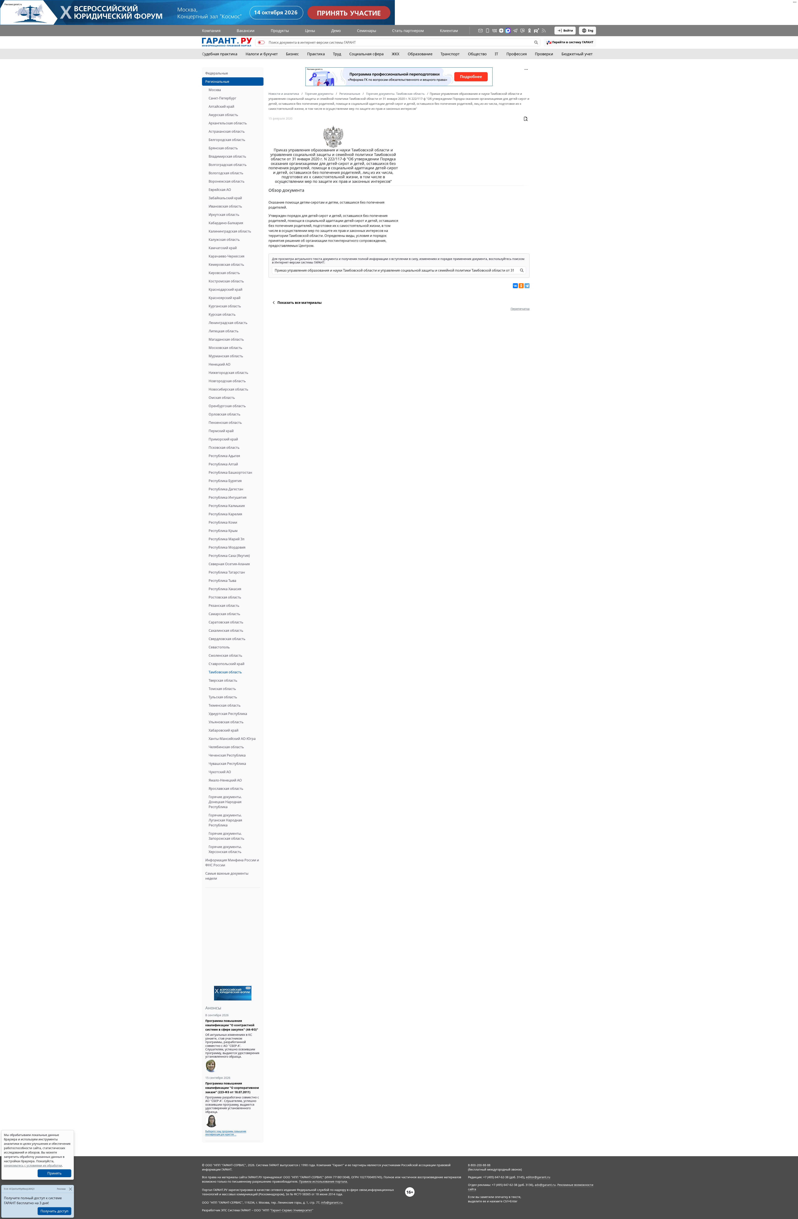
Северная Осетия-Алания (229, 564)
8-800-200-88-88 (479, 1165)
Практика (316, 53)
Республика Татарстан (227, 572)
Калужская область (224, 239)
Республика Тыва (222, 580)
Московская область (225, 347)
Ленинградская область (228, 322)
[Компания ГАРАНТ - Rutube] (536, 30)
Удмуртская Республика (228, 713)
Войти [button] (568, 30)
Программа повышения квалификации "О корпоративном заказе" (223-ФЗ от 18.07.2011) (232, 1087)
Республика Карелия (225, 514)
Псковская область (224, 447)
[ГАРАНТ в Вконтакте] (494, 30)
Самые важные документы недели (226, 876)
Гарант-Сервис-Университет (291, 1210)
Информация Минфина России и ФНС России (232, 862)
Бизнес (292, 53)
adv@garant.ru (545, 1185)
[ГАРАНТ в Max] (508, 30)
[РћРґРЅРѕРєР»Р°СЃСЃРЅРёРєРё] (521, 285)
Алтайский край (221, 106)
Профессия (516, 53)
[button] (570, 42)
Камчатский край (223, 248)
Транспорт (450, 53)
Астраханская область (227, 131)
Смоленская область (225, 655)
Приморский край (223, 439)
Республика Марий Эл (226, 539)
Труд (337, 53)
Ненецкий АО (219, 364)
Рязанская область (224, 605)
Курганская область (225, 306)
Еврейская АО (220, 189)
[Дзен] (501, 30)
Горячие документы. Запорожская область (226, 836)
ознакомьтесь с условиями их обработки (33, 1165)
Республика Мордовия (227, 547)
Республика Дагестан (226, 489)
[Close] (70, 1189)
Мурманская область (226, 356)
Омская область (222, 397)
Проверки (544, 53)
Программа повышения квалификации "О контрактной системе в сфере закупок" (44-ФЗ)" (231, 1025)
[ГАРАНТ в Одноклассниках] (529, 30)
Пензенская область (225, 422)
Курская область (222, 314)
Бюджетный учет (577, 53)
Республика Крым (223, 530)
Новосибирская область (228, 389)
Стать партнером (408, 30)
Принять (54, 1173)
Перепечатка (520, 309)
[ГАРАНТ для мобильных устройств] (487, 30)
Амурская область (223, 115)
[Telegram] (527, 285)
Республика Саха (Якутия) (229, 555)
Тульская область (223, 697)
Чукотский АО (220, 772)
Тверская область (223, 680)
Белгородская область (227, 139)
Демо (336, 30)
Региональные (217, 81)
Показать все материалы (299, 302)
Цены (310, 30)
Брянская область (223, 148)
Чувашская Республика (227, 763)
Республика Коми (223, 522)
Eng (590, 30)
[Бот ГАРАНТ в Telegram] (522, 30)
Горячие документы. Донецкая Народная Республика (225, 802)
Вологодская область (226, 173)
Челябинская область (226, 747)
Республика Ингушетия (227, 497)
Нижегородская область (228, 372)
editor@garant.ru (538, 1177)
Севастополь (219, 647)
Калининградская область (230, 231)
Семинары (366, 30)
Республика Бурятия (225, 480)
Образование (420, 53)
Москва (215, 90)
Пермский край (221, 431)
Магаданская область (226, 339)
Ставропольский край (226, 663)
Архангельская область (228, 123)
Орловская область (224, 414)
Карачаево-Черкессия (226, 256)
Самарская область (224, 614)
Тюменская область (225, 705)
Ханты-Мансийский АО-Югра (232, 738)
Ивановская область (225, 206)
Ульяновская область (226, 722)
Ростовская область (225, 597)
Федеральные (216, 73)
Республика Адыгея (224, 456)
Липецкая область (224, 331)
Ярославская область (226, 788)
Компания (211, 30)
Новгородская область (227, 381)
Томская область (222, 688)
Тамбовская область (225, 672)
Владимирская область (227, 156)
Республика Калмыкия (227, 505)
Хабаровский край (223, 730)
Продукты (280, 30)
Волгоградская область (228, 164)
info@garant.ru (331, 1202)
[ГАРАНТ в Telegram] (515, 30)
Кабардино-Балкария (226, 223)
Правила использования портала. (323, 1181)
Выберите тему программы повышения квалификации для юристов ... (225, 1133)
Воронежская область (227, 181)
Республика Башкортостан (230, 472)
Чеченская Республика (227, 755)
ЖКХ (395, 53)
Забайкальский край (225, 198)
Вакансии (246, 30)
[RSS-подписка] (543, 30)
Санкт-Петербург (222, 98)
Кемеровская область (226, 264)
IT (496, 53)
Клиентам (449, 30)
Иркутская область (224, 214)
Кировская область (224, 273)
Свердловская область (227, 639)
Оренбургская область (227, 406)
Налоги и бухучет (262, 53)
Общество (477, 53)
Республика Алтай (223, 464)
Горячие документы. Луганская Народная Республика (225, 820)
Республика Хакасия (225, 589)
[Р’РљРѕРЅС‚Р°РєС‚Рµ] (515, 285)
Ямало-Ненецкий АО (225, 780)
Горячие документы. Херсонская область (225, 849)
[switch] (261, 42)
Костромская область (226, 281)
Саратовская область (226, 622)
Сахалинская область (226, 630)
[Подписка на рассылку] (480, 30)
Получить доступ (54, 1211)
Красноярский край (224, 297)
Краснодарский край (225, 289)
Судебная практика (219, 53)
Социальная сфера (366, 53)
